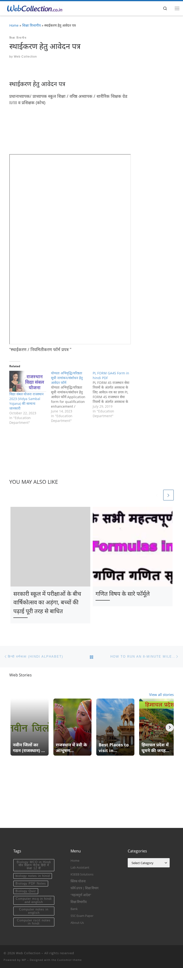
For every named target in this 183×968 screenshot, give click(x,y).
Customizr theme (69, 960)
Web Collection (25, 56)
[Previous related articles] (157, 495)
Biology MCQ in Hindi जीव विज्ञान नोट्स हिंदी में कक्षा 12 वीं (34, 865)
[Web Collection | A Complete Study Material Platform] (33, 8)
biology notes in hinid (32, 876)
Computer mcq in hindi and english (34, 900)
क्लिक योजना (78, 881)
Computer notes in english (33, 911)
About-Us (77, 922)
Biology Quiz (25, 891)
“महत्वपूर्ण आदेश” (81, 895)
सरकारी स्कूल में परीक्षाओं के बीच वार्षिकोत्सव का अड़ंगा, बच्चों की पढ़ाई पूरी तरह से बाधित (47, 602)
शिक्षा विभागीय (31, 25)
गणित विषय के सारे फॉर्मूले (123, 593)
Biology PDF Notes (30, 883)
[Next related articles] (168, 495)
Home (14, 25)
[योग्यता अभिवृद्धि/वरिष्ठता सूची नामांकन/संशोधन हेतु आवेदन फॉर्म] (72, 397)
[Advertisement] (96, 135)
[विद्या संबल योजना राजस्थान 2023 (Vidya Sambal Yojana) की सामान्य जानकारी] (27, 381)
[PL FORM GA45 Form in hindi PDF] (113, 394)
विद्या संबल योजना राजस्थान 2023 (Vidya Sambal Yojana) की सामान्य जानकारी (26, 401)
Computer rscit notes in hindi (34, 922)
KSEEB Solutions (82, 874)
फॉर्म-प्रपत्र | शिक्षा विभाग (85, 888)
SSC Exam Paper (82, 916)
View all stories (161, 694)
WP (24, 960)
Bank (74, 909)
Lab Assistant (80, 867)
